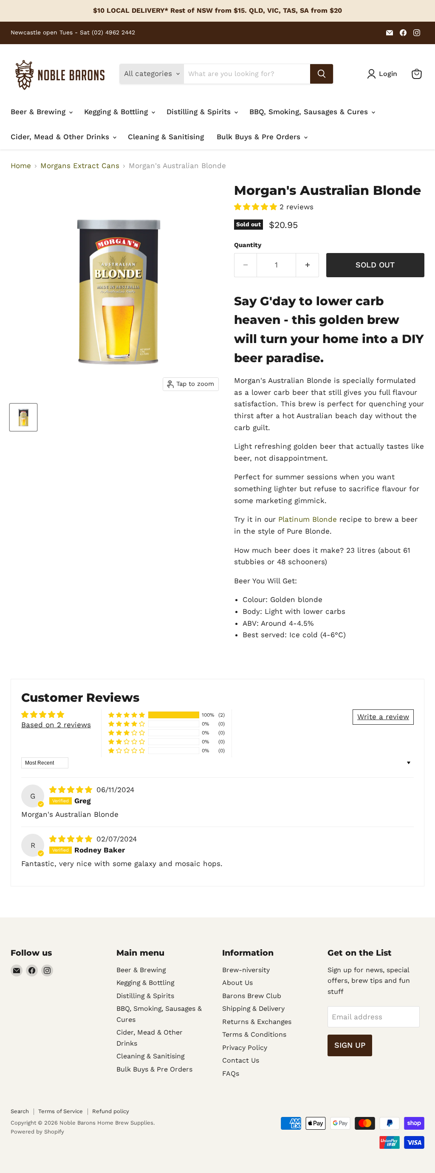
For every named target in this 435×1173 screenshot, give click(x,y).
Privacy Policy (244, 1048)
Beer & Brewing (39, 111)
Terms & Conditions (254, 1034)
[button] (257, 207)
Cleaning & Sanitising (166, 136)
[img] (72, 789)
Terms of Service (60, 1111)
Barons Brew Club (251, 996)
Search (20, 1111)
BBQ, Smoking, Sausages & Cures (309, 111)
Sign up (349, 1045)
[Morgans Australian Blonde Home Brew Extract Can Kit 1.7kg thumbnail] (23, 417)
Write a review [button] (383, 716)
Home (21, 166)
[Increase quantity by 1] (307, 265)
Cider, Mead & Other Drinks (61, 136)
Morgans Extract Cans (79, 166)
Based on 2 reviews (56, 724)
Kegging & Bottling (117, 111)
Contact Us (240, 1060)
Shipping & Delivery (253, 1008)
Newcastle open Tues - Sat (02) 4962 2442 (73, 32)
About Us (237, 983)
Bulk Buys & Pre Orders (260, 136)
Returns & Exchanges (256, 1022)
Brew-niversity (246, 970)
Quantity (247, 245)
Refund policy (110, 1111)
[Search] (321, 74)
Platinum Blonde (307, 519)
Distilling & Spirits (200, 111)
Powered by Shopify (37, 1131)
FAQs (230, 1073)
